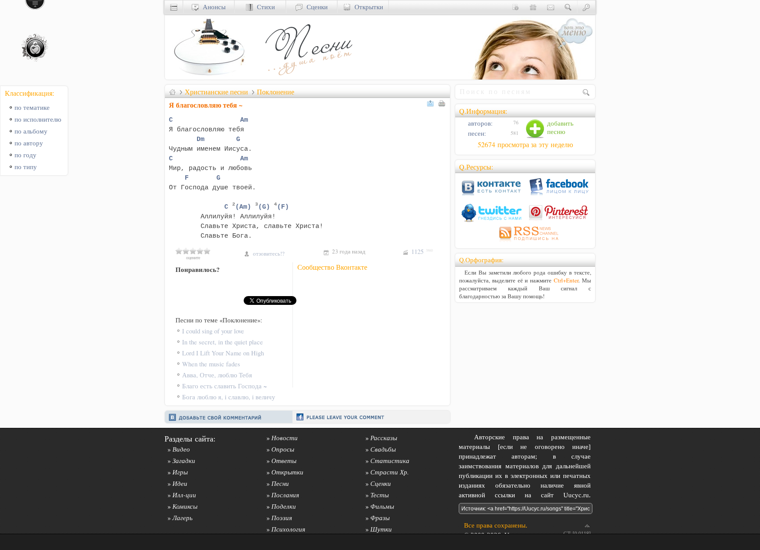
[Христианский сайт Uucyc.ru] (209, 77)
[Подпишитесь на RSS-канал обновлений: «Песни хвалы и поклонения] (525, 242)
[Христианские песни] (308, 77)
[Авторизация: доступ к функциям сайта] (586, 7)
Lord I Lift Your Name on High (223, 353)
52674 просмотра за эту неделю (525, 144)
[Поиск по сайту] (568, 7)
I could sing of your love (213, 331)
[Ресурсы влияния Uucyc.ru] (172, 92)
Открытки (367, 7)
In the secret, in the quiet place (222, 342)
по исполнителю (38, 119)
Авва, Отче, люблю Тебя (217, 375)
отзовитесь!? (269, 253)
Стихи (264, 7)
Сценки (315, 7)
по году (26, 155)
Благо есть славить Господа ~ (224, 386)
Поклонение (275, 92)
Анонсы (212, 7)
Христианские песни (216, 92)
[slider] (193, 250)
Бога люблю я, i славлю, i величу (228, 397)
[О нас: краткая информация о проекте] (515, 7)
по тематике (32, 107)
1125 (422, 251)
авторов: (479, 123)
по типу (26, 167)
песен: (476, 133)
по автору (29, 143)
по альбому (31, 131)
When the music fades (211, 364)
